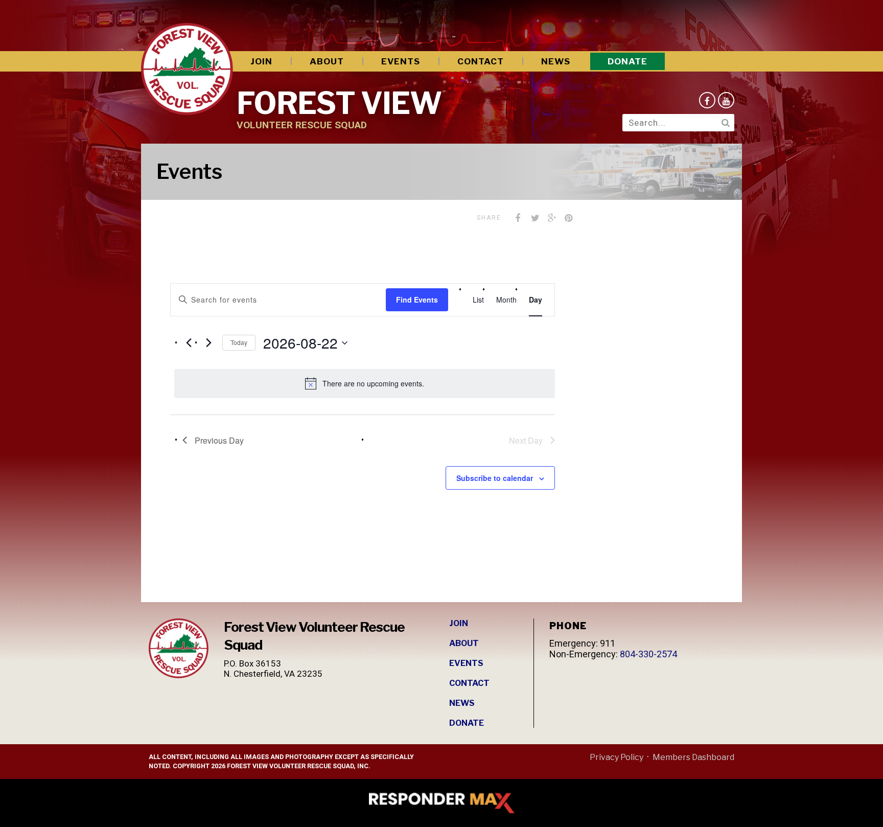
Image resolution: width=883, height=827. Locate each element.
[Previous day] (188, 343)
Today (238, 342)
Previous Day (219, 440)
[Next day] (208, 343)
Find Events (417, 299)
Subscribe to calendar (494, 478)
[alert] (364, 383)
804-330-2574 (648, 654)
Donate (627, 61)
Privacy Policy (616, 757)
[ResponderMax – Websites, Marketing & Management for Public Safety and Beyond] (441, 803)
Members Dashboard (693, 757)
